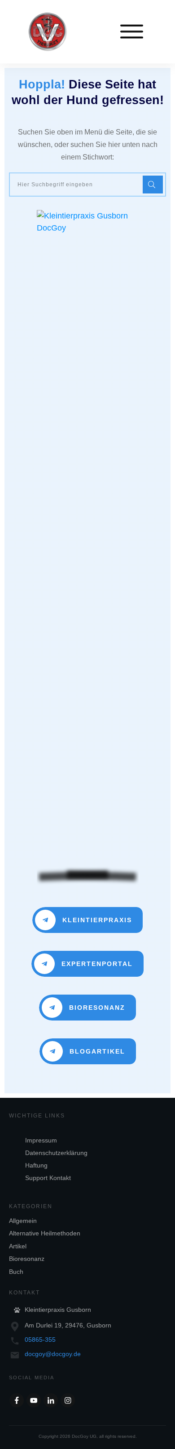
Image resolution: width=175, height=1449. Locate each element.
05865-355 (40, 1339)
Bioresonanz (26, 1258)
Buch (16, 1271)
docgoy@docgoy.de (53, 1353)
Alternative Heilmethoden (44, 1233)
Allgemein (23, 1220)
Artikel (17, 1246)
